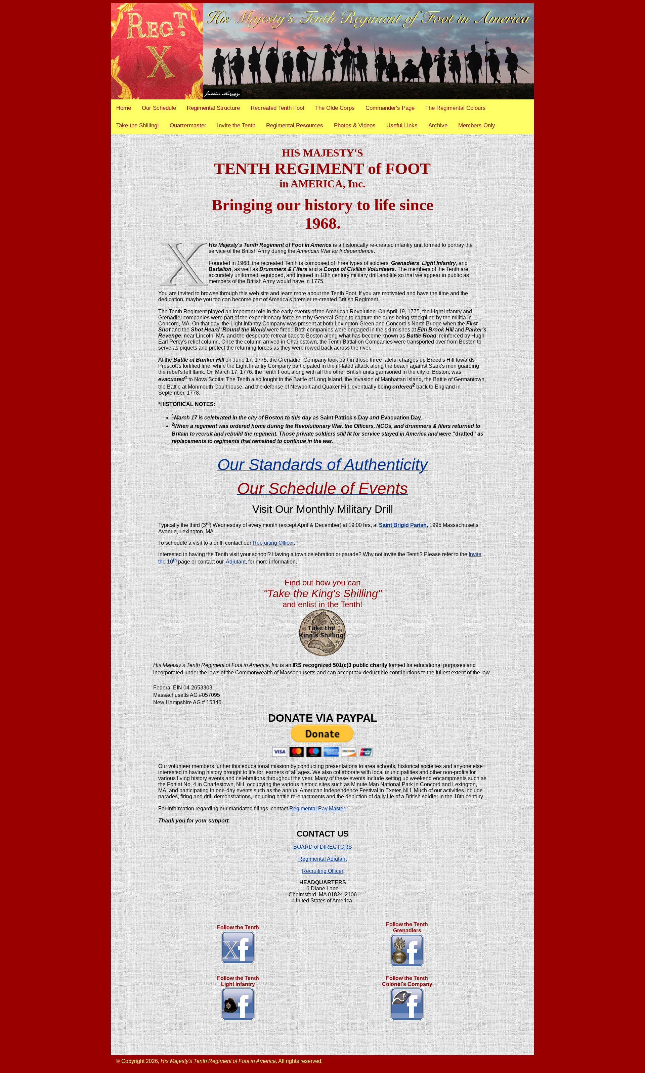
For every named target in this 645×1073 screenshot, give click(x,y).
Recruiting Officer (273, 543)
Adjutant (236, 562)
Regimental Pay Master (317, 808)
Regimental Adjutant (322, 859)
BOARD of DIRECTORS (322, 847)
